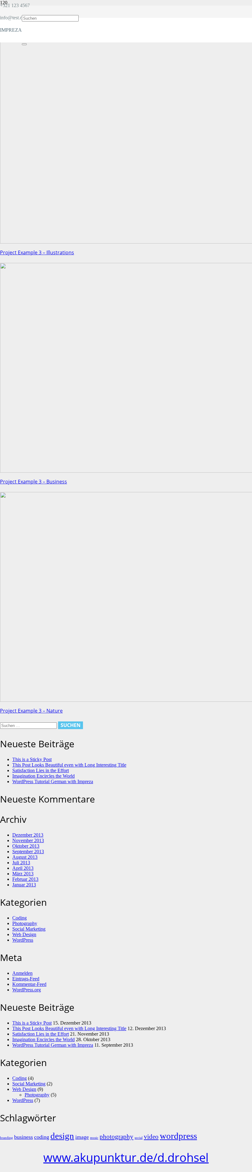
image (82, 1137)
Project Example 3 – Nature (31, 710)
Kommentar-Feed (29, 984)
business (23, 1137)
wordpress (178, 1136)
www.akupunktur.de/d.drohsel (126, 1157)
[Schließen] (24, 44)
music (94, 1137)
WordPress (22, 940)
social (139, 1137)
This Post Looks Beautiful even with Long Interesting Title (69, 765)
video (151, 1136)
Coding (19, 917)
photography (116, 1136)
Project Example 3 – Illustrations (37, 252)
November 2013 (28, 840)
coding (41, 1137)
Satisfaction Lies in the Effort (40, 770)
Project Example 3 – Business (33, 481)
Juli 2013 (21, 862)
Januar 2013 (24, 884)
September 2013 (28, 851)
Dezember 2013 (27, 835)
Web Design (24, 934)
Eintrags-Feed (25, 978)
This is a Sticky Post (32, 759)
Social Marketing (28, 929)
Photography (24, 923)
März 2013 (22, 873)
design (62, 1136)
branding (6, 1137)
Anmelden (22, 973)
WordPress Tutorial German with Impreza (52, 781)
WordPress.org (26, 989)
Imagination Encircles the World (43, 776)
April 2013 (22, 868)
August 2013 (24, 857)
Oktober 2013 (25, 846)
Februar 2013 (25, 879)
